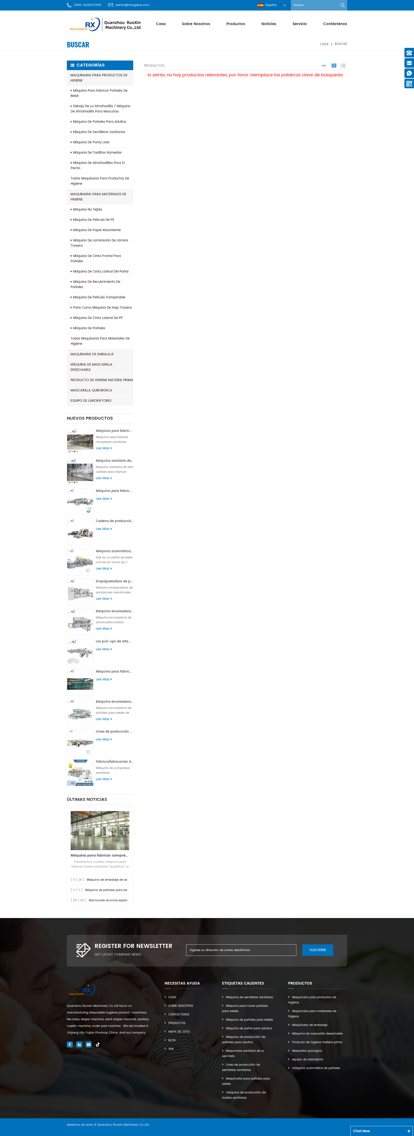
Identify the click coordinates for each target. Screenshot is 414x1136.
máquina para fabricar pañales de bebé (99, 93)
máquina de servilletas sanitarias (99, 132)
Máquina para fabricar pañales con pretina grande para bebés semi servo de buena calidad (114, 491)
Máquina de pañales (89, 328)
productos (235, 24)
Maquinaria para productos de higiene (98, 77)
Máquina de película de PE (93, 220)
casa (161, 24)
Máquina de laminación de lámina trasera (99, 243)
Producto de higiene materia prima (101, 380)
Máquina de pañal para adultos (249, 1028)
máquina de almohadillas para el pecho (98, 166)
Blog (172, 1040)
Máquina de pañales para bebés (249, 1020)
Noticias (268, 24)
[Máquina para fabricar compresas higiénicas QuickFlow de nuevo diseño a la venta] (100, 830)
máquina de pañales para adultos (99, 121)
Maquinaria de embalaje (92, 354)
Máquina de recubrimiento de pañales (95, 284)
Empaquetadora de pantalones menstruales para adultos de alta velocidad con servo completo (114, 581)
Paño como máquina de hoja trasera (102, 307)
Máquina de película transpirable (99, 297)
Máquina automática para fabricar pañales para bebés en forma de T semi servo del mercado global (114, 551)
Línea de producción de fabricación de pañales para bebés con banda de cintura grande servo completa (114, 731)
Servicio (300, 24)
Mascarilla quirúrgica (91, 390)
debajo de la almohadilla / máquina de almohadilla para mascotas (100, 109)
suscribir (318, 950)
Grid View (334, 65)
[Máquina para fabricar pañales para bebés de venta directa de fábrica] (80, 682)
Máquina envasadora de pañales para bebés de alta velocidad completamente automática (114, 701)
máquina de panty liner (91, 142)
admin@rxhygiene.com (132, 5)
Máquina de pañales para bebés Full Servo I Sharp (121, 890)
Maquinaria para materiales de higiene (98, 196)
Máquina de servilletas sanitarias (249, 997)
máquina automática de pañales (316, 1068)
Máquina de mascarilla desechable (91, 367)
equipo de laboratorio (90, 400)
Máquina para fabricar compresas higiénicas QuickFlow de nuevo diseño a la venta (100, 855)
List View (343, 65)
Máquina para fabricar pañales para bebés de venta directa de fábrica (114, 671)
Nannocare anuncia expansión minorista (118, 900)
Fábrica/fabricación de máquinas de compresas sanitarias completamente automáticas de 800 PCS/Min (114, 761)
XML (171, 1049)
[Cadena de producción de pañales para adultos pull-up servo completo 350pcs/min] (80, 532)
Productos (176, 1023)
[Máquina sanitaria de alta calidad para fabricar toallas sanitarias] (80, 471)
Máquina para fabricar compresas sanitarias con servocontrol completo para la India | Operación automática (114, 431)
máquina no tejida (87, 209)
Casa (172, 997)
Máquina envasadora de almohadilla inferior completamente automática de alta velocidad (114, 611)
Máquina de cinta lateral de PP (98, 318)
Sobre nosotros (196, 24)
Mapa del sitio (179, 1032)
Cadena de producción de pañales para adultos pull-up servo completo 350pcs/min (114, 521)
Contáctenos (335, 24)
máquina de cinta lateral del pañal (100, 271)
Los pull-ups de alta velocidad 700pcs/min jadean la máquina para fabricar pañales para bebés (114, 641)
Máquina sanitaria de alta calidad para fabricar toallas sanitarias (114, 460)
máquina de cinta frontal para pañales (96, 259)
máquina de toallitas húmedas (97, 152)
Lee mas (102, 448)
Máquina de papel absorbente (97, 230)
